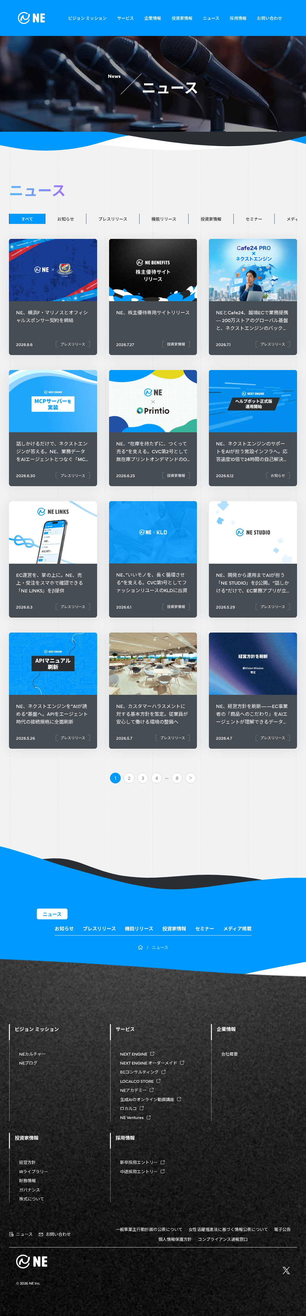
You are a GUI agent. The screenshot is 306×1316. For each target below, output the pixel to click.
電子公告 (282, 1229)
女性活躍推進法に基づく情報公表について (228, 1229)
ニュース (211, 18)
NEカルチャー (32, 1054)
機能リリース (164, 219)
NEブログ (28, 1063)
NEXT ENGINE (133, 1054)
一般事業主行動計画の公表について (149, 1229)
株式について (31, 1199)
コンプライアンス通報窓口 (223, 1239)
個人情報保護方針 (175, 1239)
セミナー (254, 219)
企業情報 (152, 18)
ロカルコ (128, 1108)
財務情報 (27, 1180)
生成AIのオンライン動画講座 (147, 1099)
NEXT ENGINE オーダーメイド (148, 1063)
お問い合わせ (269, 18)
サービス (125, 18)
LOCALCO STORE (137, 1081)
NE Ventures (132, 1117)
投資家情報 (182, 18)
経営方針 (27, 1162)
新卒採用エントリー (139, 1162)
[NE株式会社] (31, 18)
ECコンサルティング (139, 1072)
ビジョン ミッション (87, 18)
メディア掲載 (237, 929)
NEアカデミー (133, 1090)
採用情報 (238, 18)
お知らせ (65, 219)
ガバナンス (29, 1190)
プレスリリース (112, 219)
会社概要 (229, 1054)
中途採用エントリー (139, 1171)
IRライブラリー (33, 1171)
